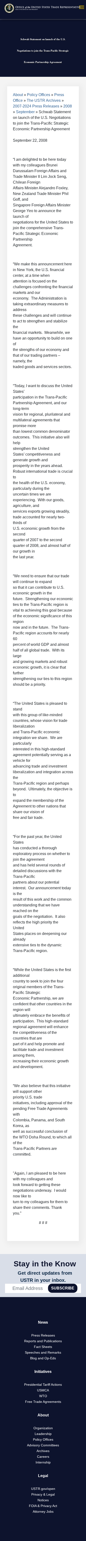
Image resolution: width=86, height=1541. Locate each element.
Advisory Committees (43, 1445)
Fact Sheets (43, 1347)
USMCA (43, 1390)
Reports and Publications (43, 1341)
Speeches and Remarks (43, 1352)
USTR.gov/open (43, 1489)
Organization (43, 1428)
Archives (43, 1451)
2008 (67, 106)
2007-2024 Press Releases (36, 106)
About (18, 95)
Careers (43, 1456)
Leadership (43, 1434)
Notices (43, 1500)
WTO (43, 1396)
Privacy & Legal (43, 1494)
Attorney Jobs (43, 1511)
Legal (43, 1476)
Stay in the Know (45, 1263)
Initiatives (43, 1372)
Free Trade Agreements (43, 1402)
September (25, 112)
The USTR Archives (44, 100)
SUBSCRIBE (62, 1288)
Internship (43, 1462)
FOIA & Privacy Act (43, 1506)
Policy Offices (38, 95)
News (43, 1322)
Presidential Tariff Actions (43, 1384)
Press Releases (43, 1335)
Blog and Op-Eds (43, 1358)
